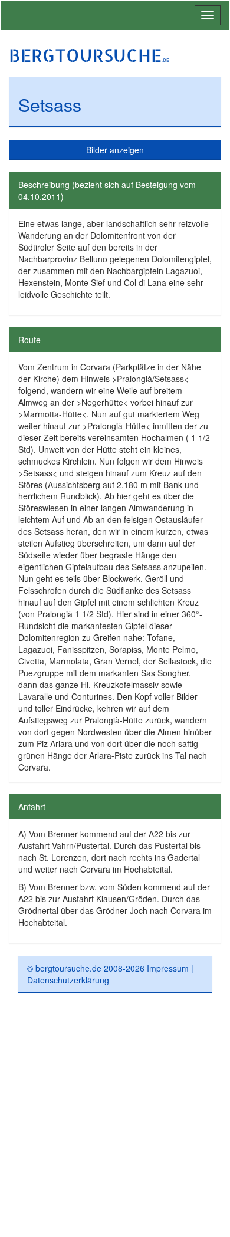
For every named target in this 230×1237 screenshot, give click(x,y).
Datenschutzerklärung (68, 980)
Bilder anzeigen (115, 150)
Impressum (168, 968)
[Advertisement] (115, 1120)
